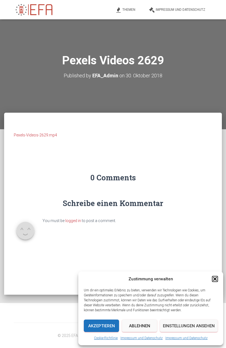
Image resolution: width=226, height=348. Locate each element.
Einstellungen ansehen (189, 325)
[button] (215, 279)
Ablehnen (139, 325)
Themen (128, 10)
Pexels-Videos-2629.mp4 (35, 135)
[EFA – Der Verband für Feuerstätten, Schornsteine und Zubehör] (34, 10)
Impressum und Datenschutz (141, 338)
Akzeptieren (101, 325)
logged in (73, 220)
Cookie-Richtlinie (106, 338)
